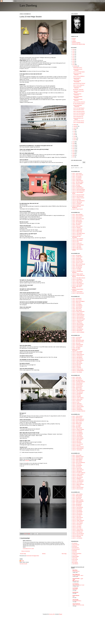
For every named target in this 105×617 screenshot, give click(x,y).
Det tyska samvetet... (76, 571)
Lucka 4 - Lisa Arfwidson (77, 177)
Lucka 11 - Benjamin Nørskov (78, 187)
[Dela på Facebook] (39, 534)
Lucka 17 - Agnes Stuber (77, 361)
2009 (73, 153)
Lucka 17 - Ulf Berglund (76, 478)
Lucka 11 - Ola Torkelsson (77, 430)
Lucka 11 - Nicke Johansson (77, 391)
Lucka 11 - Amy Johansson (77, 313)
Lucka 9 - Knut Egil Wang (77, 267)
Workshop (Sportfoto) (76, 42)
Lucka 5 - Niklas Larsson (77, 422)
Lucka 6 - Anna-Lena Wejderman (78, 462)
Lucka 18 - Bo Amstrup (76, 199)
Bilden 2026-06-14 (76, 580)
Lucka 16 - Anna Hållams (77, 279)
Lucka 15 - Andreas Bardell (77, 436)
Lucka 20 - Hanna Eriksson (77, 405)
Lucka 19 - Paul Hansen (77, 442)
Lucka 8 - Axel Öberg (76, 347)
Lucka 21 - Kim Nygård (76, 203)
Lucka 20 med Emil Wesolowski (77, 79)
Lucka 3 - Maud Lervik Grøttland (78, 301)
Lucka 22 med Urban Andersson (77, 74)
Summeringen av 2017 (77, 67)
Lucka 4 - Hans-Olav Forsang (78, 341)
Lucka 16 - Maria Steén (76, 516)
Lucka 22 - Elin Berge (76, 485)
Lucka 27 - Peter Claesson (77, 532)
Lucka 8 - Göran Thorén (76, 308)
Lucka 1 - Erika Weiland (76, 298)
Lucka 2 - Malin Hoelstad (77, 495)
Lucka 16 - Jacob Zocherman (77, 320)
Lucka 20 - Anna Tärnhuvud (77, 444)
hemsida (27, 460)
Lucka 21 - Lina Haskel (76, 367)
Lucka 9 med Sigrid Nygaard (78, 108)
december (75, 66)
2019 (73, 61)
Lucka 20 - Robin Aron (76, 366)
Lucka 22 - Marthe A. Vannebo (78, 205)
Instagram (74, 41)
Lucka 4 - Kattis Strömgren (77, 459)
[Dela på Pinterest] (40, 534)
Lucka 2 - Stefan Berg (76, 338)
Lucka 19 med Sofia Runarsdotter (77, 81)
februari (75, 138)
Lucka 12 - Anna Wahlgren (77, 432)
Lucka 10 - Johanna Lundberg (78, 429)
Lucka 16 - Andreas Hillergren (78, 360)
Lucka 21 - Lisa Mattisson (77, 327)
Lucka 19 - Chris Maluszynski (78, 480)
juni (74, 131)
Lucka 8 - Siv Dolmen (76, 224)
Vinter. (74, 596)
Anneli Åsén (74, 552)
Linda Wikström (75, 563)
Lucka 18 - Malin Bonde (76, 519)
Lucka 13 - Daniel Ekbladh (77, 511)
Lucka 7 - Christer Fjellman (77, 386)
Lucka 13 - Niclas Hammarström (78, 190)
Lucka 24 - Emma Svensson (77, 488)
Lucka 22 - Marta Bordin (76, 408)
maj (74, 133)
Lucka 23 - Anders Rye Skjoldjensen (76, 207)
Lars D (22, 560)
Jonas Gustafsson (76, 603)
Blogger (60, 614)
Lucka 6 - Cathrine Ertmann (77, 180)
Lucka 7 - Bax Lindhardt (76, 223)
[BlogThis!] (36, 534)
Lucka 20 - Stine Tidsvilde (77, 285)
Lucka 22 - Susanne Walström (78, 446)
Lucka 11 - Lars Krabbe (76, 270)
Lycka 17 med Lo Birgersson (78, 85)
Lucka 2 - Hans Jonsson (77, 299)
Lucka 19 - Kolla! (75, 241)
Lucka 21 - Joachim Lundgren (78, 406)
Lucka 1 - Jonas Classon (77, 173)
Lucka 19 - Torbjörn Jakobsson (78, 520)
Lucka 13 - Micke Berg (76, 394)
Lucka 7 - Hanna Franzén (77, 307)
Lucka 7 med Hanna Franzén (78, 111)
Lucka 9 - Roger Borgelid (77, 427)
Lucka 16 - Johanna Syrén (77, 399)
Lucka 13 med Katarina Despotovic (77, 97)
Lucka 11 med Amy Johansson (79, 101)
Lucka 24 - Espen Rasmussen (78, 293)
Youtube (73, 39)
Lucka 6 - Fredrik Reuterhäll (77, 344)
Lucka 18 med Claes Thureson (79, 83)
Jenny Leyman (75, 559)
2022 (73, 56)
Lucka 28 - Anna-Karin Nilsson (78, 533)
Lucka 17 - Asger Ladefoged (77, 238)
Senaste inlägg (23, 553)
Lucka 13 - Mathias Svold (77, 231)
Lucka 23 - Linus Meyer (76, 526)
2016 (73, 141)
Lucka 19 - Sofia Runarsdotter (78, 324)
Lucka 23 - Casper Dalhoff (77, 291)
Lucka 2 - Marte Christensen (77, 174)
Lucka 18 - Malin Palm (76, 441)
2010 (73, 151)
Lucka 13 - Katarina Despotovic (78, 315)
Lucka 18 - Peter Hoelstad (77, 363)
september (75, 126)
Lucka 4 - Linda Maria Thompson (78, 381)
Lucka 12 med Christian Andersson (77, 100)
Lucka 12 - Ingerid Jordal (77, 230)
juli (74, 129)
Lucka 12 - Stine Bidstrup (77, 471)
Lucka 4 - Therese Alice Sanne (78, 218)
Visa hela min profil (23, 563)
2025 (73, 51)
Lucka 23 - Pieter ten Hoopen (78, 487)
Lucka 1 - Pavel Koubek (76, 455)
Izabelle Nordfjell (75, 556)
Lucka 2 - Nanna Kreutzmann (78, 215)
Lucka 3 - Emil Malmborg (77, 497)
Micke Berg (75, 570)
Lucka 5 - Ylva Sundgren (77, 304)
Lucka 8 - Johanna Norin (77, 387)
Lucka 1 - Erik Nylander (76, 255)
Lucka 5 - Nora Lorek (76, 343)
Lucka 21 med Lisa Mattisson (78, 76)
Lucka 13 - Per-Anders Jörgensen (78, 472)
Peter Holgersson (76, 574)
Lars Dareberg (28, 5)
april (74, 134)
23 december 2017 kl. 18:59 (28, 548)
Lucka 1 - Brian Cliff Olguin (77, 214)
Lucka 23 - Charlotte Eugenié (78, 370)
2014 (73, 145)
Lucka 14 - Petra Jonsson (77, 513)
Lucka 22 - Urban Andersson (77, 329)
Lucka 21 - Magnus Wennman (78, 484)
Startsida (44, 553)
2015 (73, 143)
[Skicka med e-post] (35, 534)
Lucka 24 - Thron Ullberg (77, 372)
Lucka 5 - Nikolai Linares (77, 220)
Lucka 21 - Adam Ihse (76, 445)
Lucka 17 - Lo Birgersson (77, 321)
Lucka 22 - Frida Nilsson (77, 524)
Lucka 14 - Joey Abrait (76, 396)
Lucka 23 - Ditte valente (76, 247)
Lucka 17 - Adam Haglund (77, 439)
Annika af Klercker (75, 544)
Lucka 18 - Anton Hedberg (77, 240)
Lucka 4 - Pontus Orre (76, 302)
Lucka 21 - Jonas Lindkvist (77, 523)
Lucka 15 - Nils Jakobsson (77, 514)
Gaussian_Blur (52, 614)
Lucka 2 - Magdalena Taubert (78, 456)
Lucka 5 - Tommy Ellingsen (77, 383)
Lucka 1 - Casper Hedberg (77, 494)
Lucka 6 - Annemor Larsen (77, 262)
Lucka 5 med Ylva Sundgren (78, 114)
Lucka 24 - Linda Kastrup (77, 449)
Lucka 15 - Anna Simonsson (77, 358)
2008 (73, 155)
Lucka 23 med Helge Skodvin (79, 71)
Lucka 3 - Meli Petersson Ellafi (78, 340)
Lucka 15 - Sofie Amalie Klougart (78, 318)
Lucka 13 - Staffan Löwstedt (77, 273)
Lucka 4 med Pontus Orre (78, 116)
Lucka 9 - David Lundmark (77, 226)
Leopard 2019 (75, 589)
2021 (73, 57)
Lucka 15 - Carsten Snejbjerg (78, 397)
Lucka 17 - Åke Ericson (76, 400)
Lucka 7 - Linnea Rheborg (77, 346)
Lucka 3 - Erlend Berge (76, 258)
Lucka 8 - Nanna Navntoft (77, 265)
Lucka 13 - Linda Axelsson (77, 355)
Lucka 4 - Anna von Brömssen (78, 420)
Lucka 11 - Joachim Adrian (77, 229)
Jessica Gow (74, 560)
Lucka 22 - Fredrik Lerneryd (77, 369)
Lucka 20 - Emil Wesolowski (77, 326)
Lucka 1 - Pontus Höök (76, 377)
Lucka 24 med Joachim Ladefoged (77, 70)
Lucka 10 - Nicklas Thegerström (78, 311)
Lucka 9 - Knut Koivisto (76, 466)
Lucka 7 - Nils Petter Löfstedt (77, 182)
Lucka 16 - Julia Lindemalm (77, 477)
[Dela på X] (37, 534)
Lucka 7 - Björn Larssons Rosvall (78, 264)
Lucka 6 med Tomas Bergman (79, 113)
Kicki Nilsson (74, 546)
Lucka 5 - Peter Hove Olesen (77, 261)
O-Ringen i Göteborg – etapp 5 (78, 575)
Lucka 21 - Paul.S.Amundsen (77, 244)
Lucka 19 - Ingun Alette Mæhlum (78, 200)
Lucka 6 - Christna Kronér (77, 384)
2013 (73, 146)
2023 (73, 54)
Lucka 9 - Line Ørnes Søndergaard (76, 350)
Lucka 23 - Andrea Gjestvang (77, 448)
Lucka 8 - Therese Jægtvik (77, 183)
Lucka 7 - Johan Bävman (77, 502)
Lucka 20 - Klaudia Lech (77, 243)
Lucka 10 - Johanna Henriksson (78, 390)
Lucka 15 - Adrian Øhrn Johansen (78, 277)
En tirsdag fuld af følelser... (77, 600)
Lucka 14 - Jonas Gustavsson (78, 317)
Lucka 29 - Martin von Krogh (77, 535)
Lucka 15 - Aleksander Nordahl (78, 194)
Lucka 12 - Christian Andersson (78, 314)
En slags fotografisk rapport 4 (78, 103)
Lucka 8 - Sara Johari (76, 426)
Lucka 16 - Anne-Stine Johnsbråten (76, 237)
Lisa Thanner (74, 554)
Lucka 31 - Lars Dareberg (77, 538)
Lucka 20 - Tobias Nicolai (77, 202)
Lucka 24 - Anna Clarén (76, 527)
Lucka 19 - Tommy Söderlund (78, 283)
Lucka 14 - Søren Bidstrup (77, 357)
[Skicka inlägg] (33, 533)
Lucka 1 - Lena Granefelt (77, 337)
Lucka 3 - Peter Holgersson (77, 458)
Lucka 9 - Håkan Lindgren (77, 389)
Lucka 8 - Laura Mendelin (77, 465)
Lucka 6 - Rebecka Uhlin (77, 423)
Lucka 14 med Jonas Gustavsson (77, 94)
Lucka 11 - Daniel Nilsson (77, 508)
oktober (74, 124)
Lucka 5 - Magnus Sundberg (77, 500)
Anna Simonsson (75, 547)
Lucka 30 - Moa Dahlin (76, 536)
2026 (73, 49)
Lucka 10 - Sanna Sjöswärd (77, 507)
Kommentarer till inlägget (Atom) (32, 555)
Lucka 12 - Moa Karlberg (77, 510)
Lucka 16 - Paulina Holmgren (78, 438)
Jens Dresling (75, 599)
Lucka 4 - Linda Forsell (76, 498)
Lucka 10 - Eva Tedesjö (76, 268)
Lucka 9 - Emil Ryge (76, 185)
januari (74, 139)
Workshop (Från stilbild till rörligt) (78, 44)
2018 (73, 62)
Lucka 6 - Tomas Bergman (77, 305)
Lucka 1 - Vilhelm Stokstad (77, 416)
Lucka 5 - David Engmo (76, 179)
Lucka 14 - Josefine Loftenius (78, 474)
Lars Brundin (75, 588)
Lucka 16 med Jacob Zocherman (77, 87)
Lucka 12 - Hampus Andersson (78, 354)
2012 (73, 148)
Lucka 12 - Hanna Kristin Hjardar (78, 189)
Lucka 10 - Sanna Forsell (77, 468)
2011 (73, 150)
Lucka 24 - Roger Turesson (77, 209)
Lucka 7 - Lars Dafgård (76, 425)
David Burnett (75, 592)
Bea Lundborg (75, 562)
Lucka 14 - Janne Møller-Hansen (78, 233)
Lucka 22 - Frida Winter (76, 246)
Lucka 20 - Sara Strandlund (77, 521)
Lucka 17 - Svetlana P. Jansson (78, 197)
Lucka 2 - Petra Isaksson (77, 378)
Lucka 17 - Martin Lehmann (77, 280)
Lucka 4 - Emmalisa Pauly (77, 259)
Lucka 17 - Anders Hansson (77, 517)
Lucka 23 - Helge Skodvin (77, 330)
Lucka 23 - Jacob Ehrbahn (77, 409)
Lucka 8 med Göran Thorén (78, 109)
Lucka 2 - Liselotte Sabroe (77, 256)
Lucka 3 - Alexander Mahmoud (78, 419)
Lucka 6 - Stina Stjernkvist (77, 221)
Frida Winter (74, 550)
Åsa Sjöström (74, 543)
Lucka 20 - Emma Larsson (77, 482)
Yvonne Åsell (74, 557)
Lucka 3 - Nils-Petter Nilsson (77, 380)
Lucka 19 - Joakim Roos (77, 403)
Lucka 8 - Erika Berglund (77, 504)
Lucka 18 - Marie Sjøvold (77, 282)
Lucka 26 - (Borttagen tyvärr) (77, 530)
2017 (73, 64)
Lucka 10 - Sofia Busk (76, 227)
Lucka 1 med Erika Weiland (78, 122)
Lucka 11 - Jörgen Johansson (78, 469)
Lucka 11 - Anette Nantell (77, 353)
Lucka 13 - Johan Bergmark (77, 433)
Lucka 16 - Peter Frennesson (77, 196)
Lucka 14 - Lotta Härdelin (77, 435)
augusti (74, 128)
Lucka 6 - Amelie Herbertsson (78, 501)
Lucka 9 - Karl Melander (76, 505)
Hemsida (74, 38)
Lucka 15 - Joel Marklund (77, 475)
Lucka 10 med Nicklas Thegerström (77, 106)
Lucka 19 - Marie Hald (76, 364)
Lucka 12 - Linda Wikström (77, 393)
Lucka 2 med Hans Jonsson (78, 120)
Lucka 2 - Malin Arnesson (77, 417)
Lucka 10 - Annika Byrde (77, 186)
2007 (73, 156)
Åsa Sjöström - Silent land (78, 89)
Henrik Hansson (76, 595)
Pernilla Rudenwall (76, 549)
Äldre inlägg (64, 553)
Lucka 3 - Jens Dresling (76, 176)
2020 (73, 59)
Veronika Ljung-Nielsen (76, 553)
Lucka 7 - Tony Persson (76, 463)
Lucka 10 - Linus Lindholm (77, 351)
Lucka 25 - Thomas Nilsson (77, 529)
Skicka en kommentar (25, 551)
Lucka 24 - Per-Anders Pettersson (78, 411)
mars (74, 136)
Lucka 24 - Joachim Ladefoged (78, 332)
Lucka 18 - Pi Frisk (75, 402)
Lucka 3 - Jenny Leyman (77, 217)
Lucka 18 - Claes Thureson (77, 323)
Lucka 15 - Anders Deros (77, 234)
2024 (73, 52)
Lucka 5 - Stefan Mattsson (77, 461)
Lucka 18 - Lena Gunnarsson (77, 481)
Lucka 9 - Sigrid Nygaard (77, 310)
